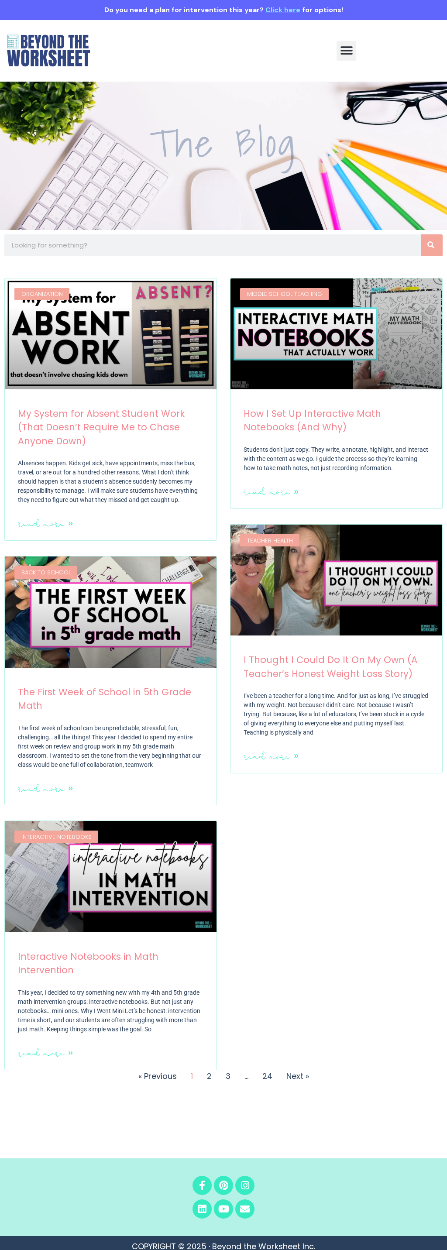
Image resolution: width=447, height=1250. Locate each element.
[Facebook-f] (202, 1185)
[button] (346, 51)
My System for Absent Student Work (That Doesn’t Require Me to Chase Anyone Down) (101, 427)
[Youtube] (223, 1209)
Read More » (45, 523)
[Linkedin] (202, 1209)
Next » (297, 1076)
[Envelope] (244, 1209)
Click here (282, 9)
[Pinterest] (223, 1185)
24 (267, 1076)
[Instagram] (244, 1185)
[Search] (432, 245)
